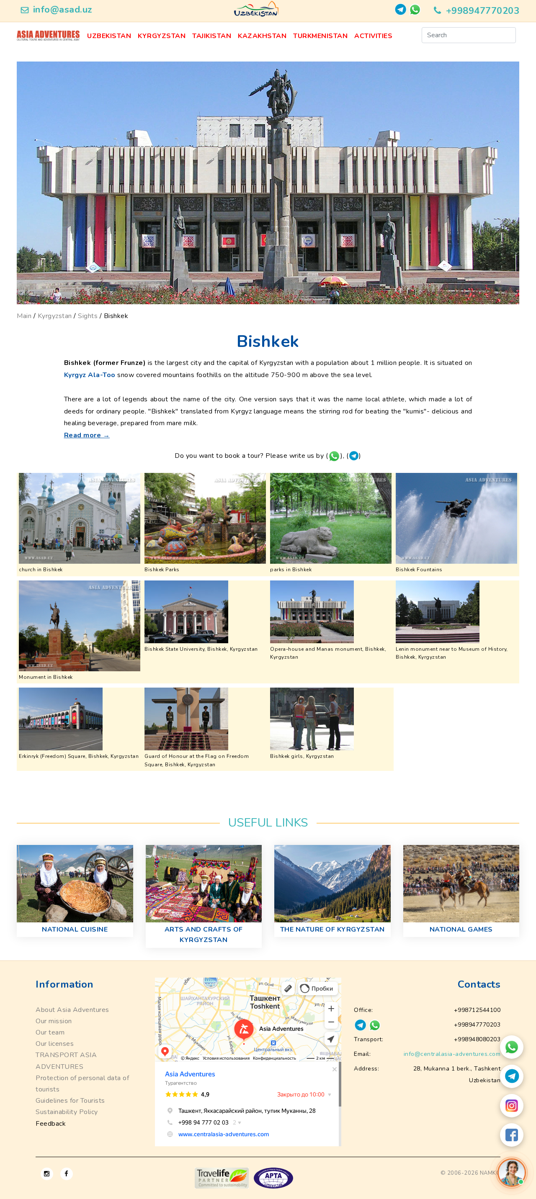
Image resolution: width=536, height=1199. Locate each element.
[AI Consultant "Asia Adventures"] (511, 1172)
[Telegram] (511, 1076)
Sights (88, 316)
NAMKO (490, 1173)
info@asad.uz (63, 9)
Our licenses (55, 1043)
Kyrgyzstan (162, 36)
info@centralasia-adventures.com (452, 1054)
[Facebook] (511, 1135)
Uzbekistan (109, 36)
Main (24, 316)
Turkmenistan (320, 36)
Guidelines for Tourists (70, 1100)
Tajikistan (211, 36)
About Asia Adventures (72, 1009)
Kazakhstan (262, 36)
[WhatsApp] (511, 1047)
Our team (50, 1032)
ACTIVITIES (373, 36)
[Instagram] (511, 1105)
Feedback (51, 1123)
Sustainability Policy (67, 1112)
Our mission (54, 1021)
